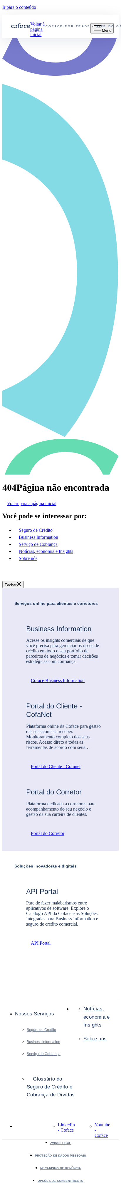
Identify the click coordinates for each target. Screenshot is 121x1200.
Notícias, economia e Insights (96, 1016)
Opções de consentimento (61, 1180)
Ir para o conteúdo (19, 7)
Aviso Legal (60, 1143)
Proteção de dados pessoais (60, 1155)
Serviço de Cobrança (43, 1054)
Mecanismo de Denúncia (60, 1168)
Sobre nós (95, 1039)
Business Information (43, 1042)
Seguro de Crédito (41, 1030)
